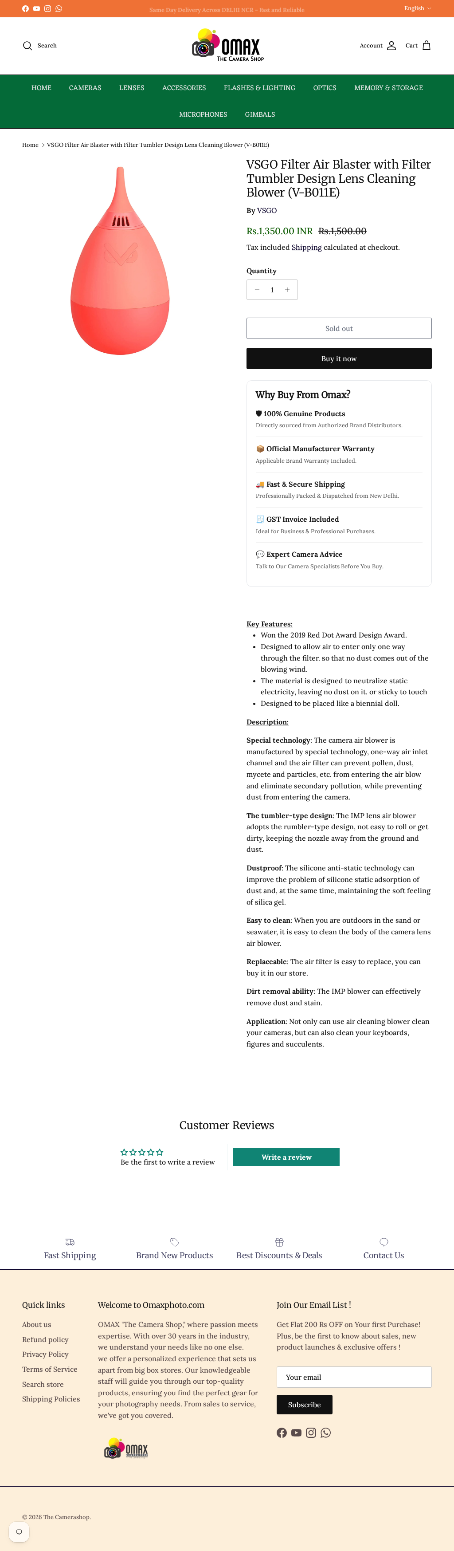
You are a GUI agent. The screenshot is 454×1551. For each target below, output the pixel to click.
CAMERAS (85, 88)
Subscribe (304, 1404)
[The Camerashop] (227, 46)
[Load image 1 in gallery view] (124, 259)
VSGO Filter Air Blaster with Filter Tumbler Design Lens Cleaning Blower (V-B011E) (158, 144)
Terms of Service (50, 1369)
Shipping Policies (51, 1398)
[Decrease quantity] (254, 289)
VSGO (267, 210)
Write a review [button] (287, 1157)
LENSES (132, 88)
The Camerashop (66, 1517)
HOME (41, 88)
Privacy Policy (45, 1354)
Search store (43, 1384)
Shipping (307, 247)
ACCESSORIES (184, 88)
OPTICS (325, 88)
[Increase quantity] (289, 289)
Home (30, 144)
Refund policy (45, 1339)
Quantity (262, 270)
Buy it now (339, 358)
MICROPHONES (203, 115)
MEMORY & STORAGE (388, 88)
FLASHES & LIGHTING (260, 88)
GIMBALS (260, 115)
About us (36, 1324)
